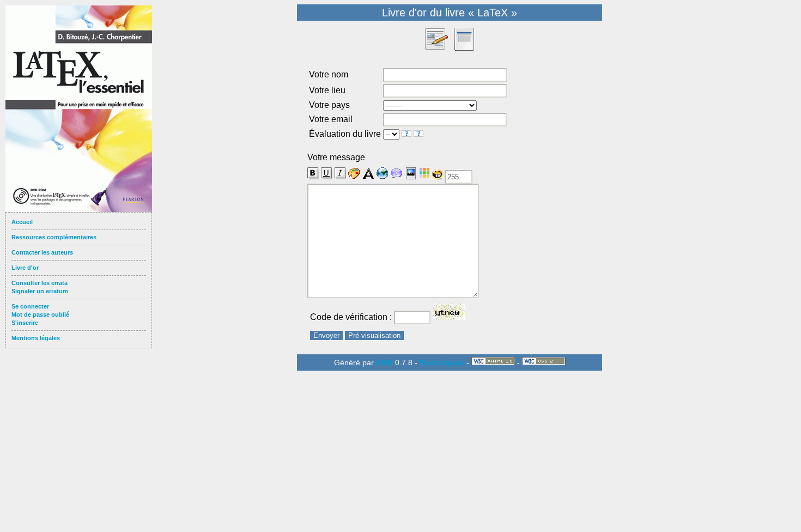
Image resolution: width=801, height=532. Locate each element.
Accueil (22, 222)
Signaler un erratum (39, 291)
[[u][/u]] (326, 173)
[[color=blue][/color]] (354, 173)
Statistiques (442, 362)
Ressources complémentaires (53, 237)
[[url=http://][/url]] (383, 173)
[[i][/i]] (340, 173)
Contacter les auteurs (42, 252)
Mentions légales (35, 338)
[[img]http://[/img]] (411, 173)
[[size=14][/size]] (368, 173)
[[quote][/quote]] (397, 173)
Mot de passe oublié (40, 314)
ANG (384, 362)
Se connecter (30, 306)
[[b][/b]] (313, 171)
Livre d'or (25, 267)
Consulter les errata (39, 283)
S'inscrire (24, 322)
